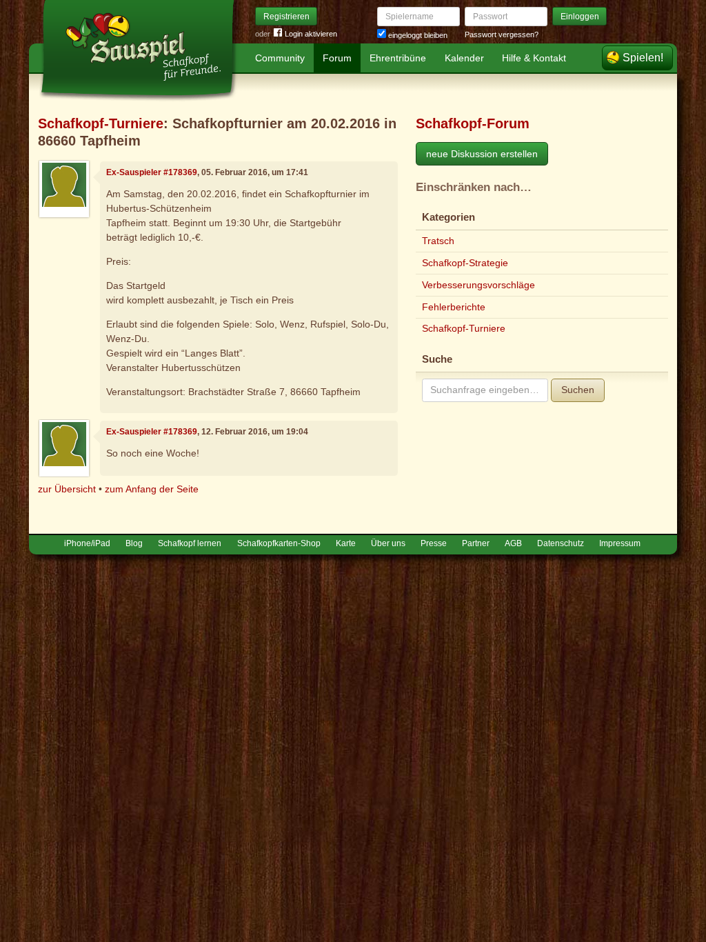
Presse (434, 543)
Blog (134, 543)
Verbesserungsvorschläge (478, 284)
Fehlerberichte (453, 306)
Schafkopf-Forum (473, 123)
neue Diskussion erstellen (482, 153)
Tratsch (438, 240)
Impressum (620, 543)
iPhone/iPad (87, 543)
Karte (346, 543)
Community (280, 57)
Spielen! (643, 57)
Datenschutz (560, 543)
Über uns (388, 543)
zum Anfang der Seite (152, 488)
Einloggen (580, 16)
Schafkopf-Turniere (100, 123)
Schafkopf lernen (189, 543)
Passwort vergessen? (501, 34)
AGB (513, 543)
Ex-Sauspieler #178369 (151, 172)
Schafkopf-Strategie (465, 262)
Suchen (577, 389)
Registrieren (286, 16)
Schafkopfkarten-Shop (279, 543)
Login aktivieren (311, 34)
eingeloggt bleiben (416, 35)
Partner (476, 543)
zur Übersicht (67, 488)
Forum (337, 57)
